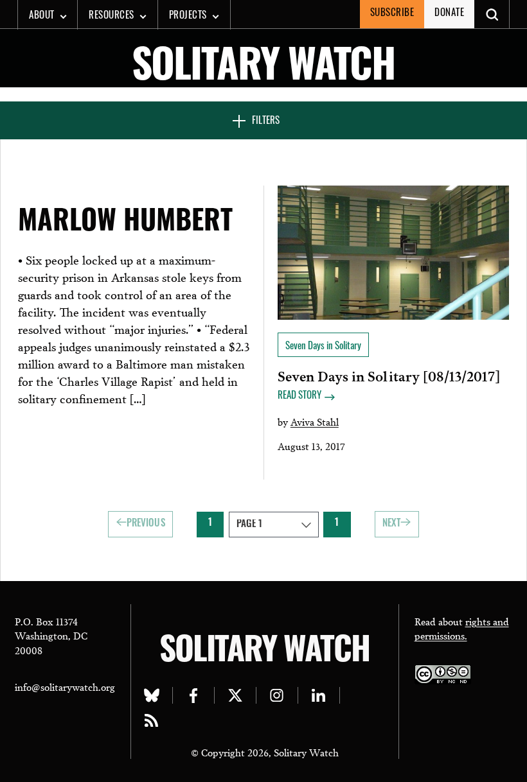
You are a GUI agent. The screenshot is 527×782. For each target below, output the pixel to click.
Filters (266, 121)
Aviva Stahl (314, 421)
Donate (449, 14)
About (42, 16)
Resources (111, 16)
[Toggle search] (492, 14)
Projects (188, 16)
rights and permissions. (462, 628)
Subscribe (392, 14)
